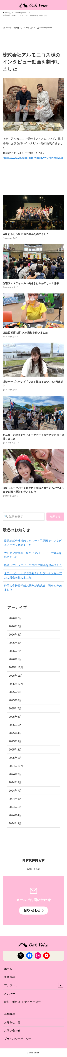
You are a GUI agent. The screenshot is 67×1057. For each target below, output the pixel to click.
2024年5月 (15, 807)
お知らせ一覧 (12, 1022)
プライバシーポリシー (18, 1038)
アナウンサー (12, 985)
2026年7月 (15, 618)
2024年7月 (15, 790)
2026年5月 (15, 626)
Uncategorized (45, 28)
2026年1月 (15, 659)
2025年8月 (15, 700)
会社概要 (9, 1014)
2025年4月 (15, 733)
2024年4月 (15, 815)
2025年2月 (15, 749)
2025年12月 (16, 667)
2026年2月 (15, 650)
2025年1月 (15, 757)
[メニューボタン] (62, 5)
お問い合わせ (12, 1030)
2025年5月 (15, 724)
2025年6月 (15, 716)
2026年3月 (15, 642)
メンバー (9, 993)
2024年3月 (15, 823)
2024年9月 (15, 774)
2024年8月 (15, 782)
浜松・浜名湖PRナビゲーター (22, 1001)
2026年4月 (15, 634)
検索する (55, 516)
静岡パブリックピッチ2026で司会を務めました (33, 565)
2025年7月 (15, 708)
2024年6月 (15, 798)
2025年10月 (16, 683)
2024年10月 (16, 765)
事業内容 (9, 976)
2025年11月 (16, 675)
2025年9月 (15, 692)
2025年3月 (15, 741)
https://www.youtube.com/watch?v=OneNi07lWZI (33, 157)
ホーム (8, 968)
